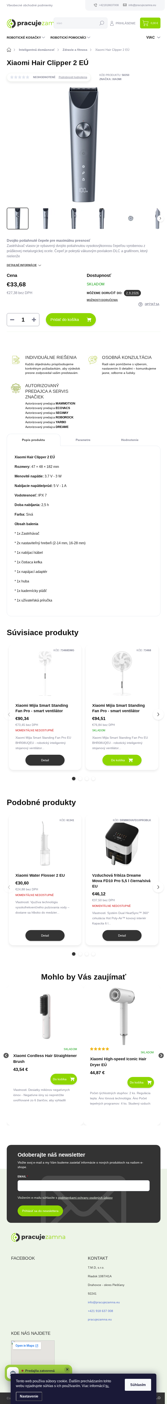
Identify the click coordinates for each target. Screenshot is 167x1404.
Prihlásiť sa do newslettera (40, 1211)
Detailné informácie (22, 265)
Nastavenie (29, 1396)
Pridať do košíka (64, 319)
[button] (73, 778)
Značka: (110, 79)
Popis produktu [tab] (33, 440)
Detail (45, 760)
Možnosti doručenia (102, 300)
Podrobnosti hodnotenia (73, 77)
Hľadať (101, 23)
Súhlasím (138, 1385)
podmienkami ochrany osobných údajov (85, 1197)
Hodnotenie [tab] (130, 440)
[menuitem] (26, 37)
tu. (107, 1386)
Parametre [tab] (83, 440)
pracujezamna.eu (100, 1319)
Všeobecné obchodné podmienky (30, 5)
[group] (45, 1055)
